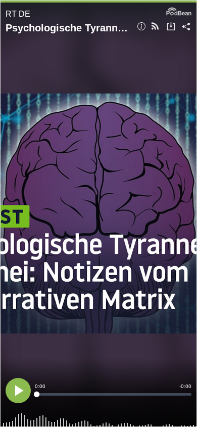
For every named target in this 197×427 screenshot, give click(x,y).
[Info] (141, 27)
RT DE (18, 14)
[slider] (113, 394)
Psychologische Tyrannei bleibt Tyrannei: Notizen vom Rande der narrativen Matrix (68, 27)
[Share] (186, 27)
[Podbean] (178, 11)
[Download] (171, 27)
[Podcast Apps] (155, 27)
